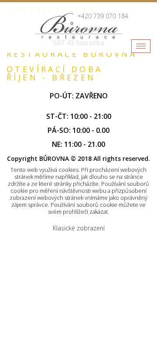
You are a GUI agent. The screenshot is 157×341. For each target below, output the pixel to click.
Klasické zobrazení (79, 228)
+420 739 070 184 (102, 16)
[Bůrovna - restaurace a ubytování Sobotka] (78, 26)
